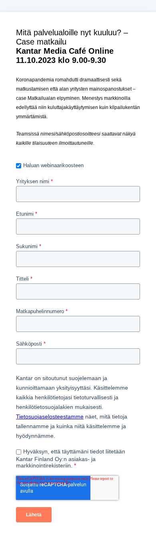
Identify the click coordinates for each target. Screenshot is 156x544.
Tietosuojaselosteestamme (50, 416)
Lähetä (34, 515)
